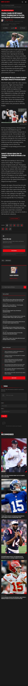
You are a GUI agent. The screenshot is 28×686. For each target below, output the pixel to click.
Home (2, 5)
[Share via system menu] (7, 225)
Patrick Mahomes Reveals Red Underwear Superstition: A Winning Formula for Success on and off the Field (13, 597)
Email (3, 408)
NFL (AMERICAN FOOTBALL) (7, 10)
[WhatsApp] (18, 225)
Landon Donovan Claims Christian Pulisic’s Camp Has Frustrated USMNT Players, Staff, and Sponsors (14, 317)
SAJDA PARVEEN (9, 19)
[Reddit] (21, 225)
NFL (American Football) (9, 5)
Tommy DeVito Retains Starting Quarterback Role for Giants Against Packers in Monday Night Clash (12, 516)
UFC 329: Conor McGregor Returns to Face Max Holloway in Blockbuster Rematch (12, 333)
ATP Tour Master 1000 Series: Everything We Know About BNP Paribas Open (14, 369)
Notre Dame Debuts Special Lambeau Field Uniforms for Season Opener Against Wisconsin (14, 322)
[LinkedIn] (6, 229)
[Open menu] (25, 2)
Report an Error (14, 218)
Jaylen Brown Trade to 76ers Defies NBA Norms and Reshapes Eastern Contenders (14, 339)
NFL (3, 260)
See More (14, 377)
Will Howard (8, 260)
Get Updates (14, 250)
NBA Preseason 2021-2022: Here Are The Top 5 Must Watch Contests (15, 373)
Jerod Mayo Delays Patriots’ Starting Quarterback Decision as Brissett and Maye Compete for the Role (12, 557)
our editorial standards (5, 24)
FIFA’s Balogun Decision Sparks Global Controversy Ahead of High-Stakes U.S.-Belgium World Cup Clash (14, 328)
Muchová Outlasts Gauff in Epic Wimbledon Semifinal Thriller (12, 311)
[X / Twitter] (10, 225)
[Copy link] (10, 229)
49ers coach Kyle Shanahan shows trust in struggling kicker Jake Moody (13, 476)
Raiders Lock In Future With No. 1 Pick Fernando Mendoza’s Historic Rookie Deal (13, 305)
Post (3, 416)
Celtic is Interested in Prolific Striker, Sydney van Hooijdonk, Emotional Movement (14, 352)
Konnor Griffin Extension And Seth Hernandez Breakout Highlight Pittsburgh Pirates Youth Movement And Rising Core (14, 360)
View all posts (13, 278)
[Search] (22, 2)
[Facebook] (14, 225)
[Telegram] (2, 229)
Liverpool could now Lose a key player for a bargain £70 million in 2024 (15, 356)
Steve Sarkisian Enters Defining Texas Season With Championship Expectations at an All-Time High (13, 300)
